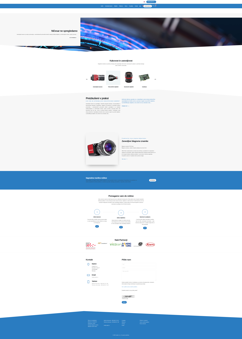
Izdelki (102, 6)
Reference (121, 6)
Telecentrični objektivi (113, 86)
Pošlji (124, 302)
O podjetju (131, 6)
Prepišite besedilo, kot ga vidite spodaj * (130, 290)
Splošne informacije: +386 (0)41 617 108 (100, 283)
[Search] (153, 6)
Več (97, 226)
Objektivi (115, 6)
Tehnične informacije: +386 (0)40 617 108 (100, 285)
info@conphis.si (95, 277)
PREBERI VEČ (124, 106)
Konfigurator (150, 1)
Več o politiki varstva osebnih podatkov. (129, 286)
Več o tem (124, 159)
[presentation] (87, 79)
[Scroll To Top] (239, 337)
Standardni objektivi (129, 86)
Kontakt (136, 6)
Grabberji (144, 86)
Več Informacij (72, 37)
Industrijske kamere (108, 6)
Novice (126, 6)
